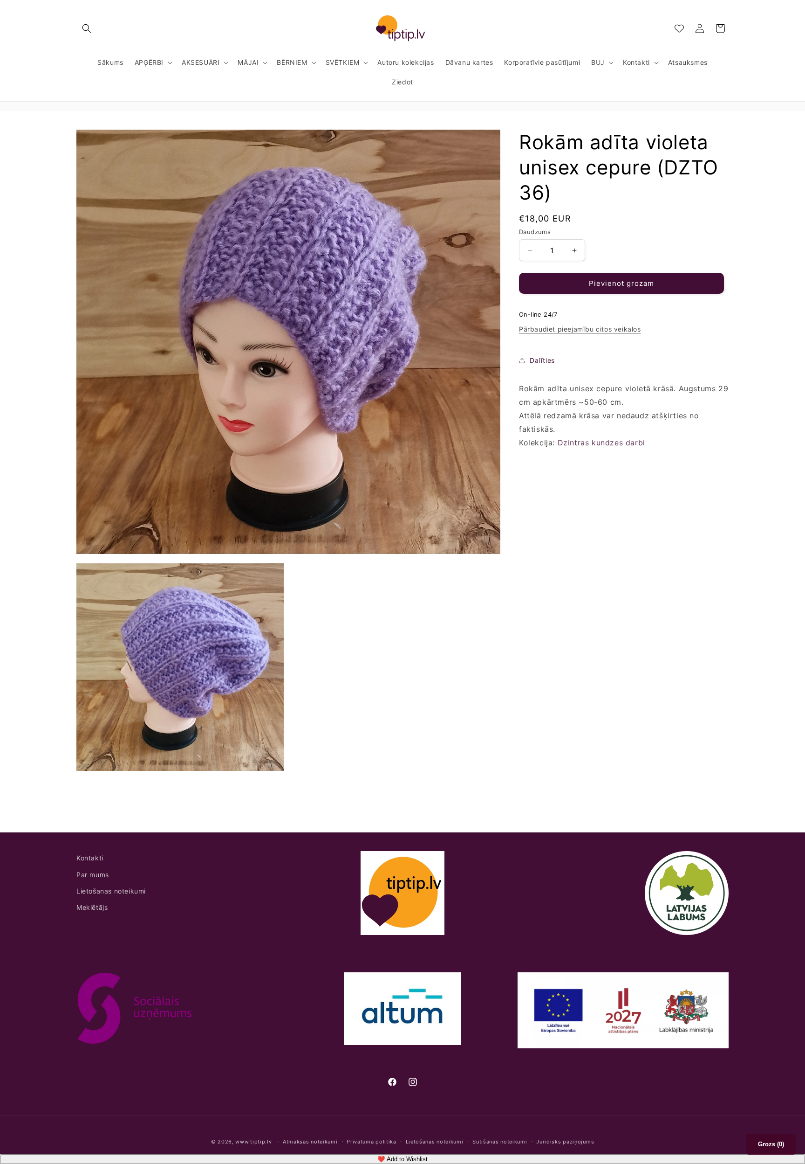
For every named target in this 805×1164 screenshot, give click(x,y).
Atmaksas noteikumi (310, 1141)
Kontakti (89, 858)
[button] (86, 28)
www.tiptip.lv (253, 1141)
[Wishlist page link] (679, 28)
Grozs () (771, 1144)
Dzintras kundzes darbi (601, 442)
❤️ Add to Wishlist (402, 1159)
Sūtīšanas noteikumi (499, 1141)
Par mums (92, 875)
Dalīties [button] (542, 360)
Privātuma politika (371, 1141)
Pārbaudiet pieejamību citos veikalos (580, 329)
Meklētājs (92, 907)
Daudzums (535, 232)
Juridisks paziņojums (565, 1141)
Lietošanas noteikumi (111, 891)
